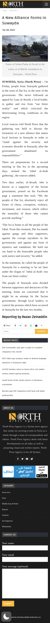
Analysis (5, 515)
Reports (5, 509)
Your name (8, 543)
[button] (6, 617)
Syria (4, 498)
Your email (8, 554)
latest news (6, 492)
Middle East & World (10, 504)
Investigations (7, 521)
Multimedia (6, 526)
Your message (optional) (15, 566)
